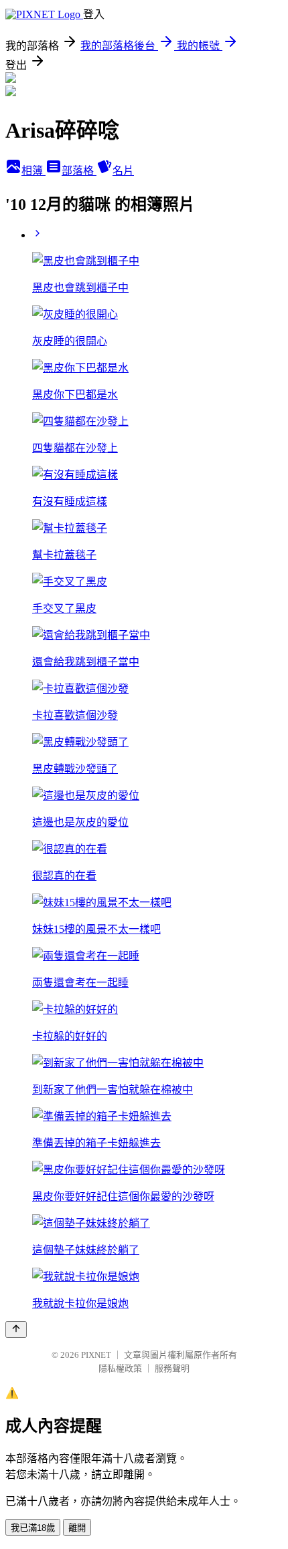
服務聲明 (172, 1368)
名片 (123, 170)
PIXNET (96, 1355)
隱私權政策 (120, 1368)
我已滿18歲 (33, 1528)
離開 (77, 1528)
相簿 (33, 170)
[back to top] (16, 1329)
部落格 (79, 170)
